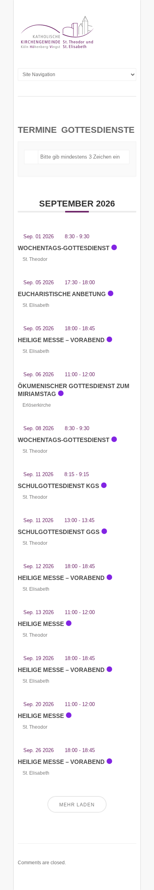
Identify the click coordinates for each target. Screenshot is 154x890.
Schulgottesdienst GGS (59, 531)
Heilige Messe (41, 623)
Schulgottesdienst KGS (58, 485)
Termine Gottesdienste (76, 130)
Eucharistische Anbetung (62, 294)
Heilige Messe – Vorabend (61, 340)
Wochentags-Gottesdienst (63, 248)
